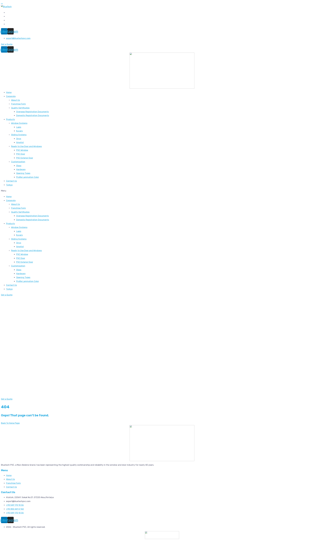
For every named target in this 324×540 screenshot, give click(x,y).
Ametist (20, 142)
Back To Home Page (10, 423)
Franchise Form (18, 104)
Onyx (18, 138)
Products (10, 119)
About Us (15, 100)
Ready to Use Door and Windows (26, 146)
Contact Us (11, 181)
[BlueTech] (6, 6)
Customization (18, 162)
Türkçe (9, 185)
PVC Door (20, 154)
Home (9, 92)
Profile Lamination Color (27, 177)
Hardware (20, 169)
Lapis (18, 127)
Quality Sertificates (20, 108)
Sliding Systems (18, 135)
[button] (162, 191)
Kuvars (19, 131)
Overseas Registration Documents (32, 111)
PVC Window (22, 150)
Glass (18, 165)
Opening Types (23, 173)
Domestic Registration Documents (32, 115)
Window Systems (19, 123)
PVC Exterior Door (24, 158)
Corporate (11, 96)
